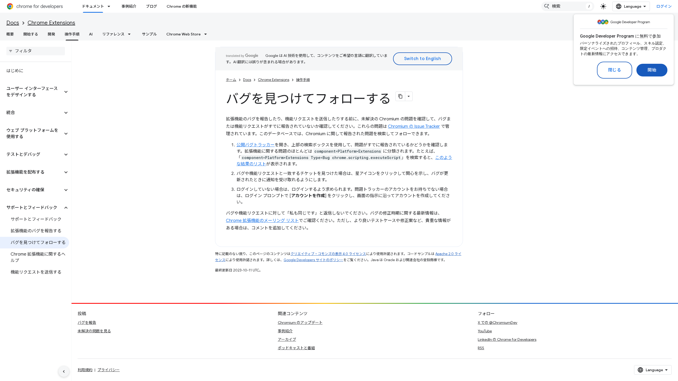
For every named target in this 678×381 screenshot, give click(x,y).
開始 (652, 70)
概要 (10, 34)
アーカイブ (287, 339)
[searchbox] (35, 51)
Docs (12, 23)
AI (91, 34)
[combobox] (567, 6)
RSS (481, 348)
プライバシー (108, 370)
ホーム (231, 80)
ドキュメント (93, 6)
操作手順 (72, 34)
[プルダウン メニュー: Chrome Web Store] (207, 34)
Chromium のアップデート (300, 322)
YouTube (485, 331)
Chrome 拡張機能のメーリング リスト (262, 220)
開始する (30, 34)
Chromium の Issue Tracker (414, 126)
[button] (31, 92)
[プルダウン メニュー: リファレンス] (130, 34)
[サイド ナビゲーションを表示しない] (64, 371)
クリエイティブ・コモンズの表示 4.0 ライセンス (328, 254)
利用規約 (85, 370)
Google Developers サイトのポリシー (313, 260)
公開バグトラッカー (256, 145)
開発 (51, 34)
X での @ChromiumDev (497, 322)
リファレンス (113, 34)
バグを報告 (87, 322)
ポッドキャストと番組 (296, 348)
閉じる (614, 70)
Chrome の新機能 (182, 6)
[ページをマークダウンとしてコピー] (400, 96)
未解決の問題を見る (94, 331)
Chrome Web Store (183, 34)
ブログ (151, 6)
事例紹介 (129, 6)
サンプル (149, 34)
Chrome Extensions (51, 23)
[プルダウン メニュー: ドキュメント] (110, 6)
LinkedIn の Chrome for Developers (507, 339)
